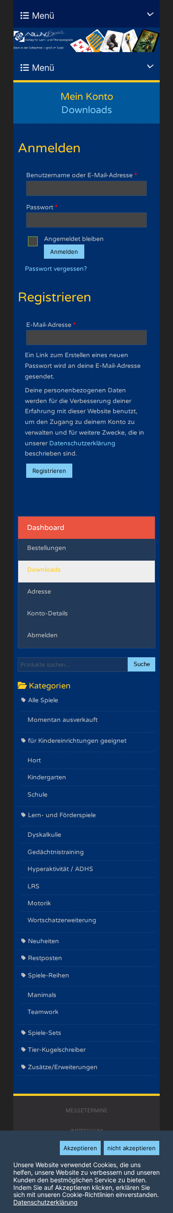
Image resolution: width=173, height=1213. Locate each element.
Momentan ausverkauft (63, 720)
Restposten (45, 958)
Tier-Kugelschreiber (57, 1050)
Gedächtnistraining (56, 852)
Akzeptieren (80, 1148)
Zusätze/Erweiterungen (63, 1067)
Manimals (42, 995)
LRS (33, 886)
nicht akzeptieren (131, 1148)
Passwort (42, 207)
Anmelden (64, 251)
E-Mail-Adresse (51, 325)
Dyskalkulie (44, 835)
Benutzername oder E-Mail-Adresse (81, 175)
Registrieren (49, 470)
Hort (34, 760)
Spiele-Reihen (48, 975)
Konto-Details (47, 613)
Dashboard (45, 527)
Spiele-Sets (44, 1033)
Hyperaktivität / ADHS (60, 869)
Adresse (39, 591)
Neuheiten (43, 941)
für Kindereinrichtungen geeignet (77, 741)
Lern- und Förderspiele (62, 815)
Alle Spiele (43, 700)
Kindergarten (47, 777)
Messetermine (86, 1110)
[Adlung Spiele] (86, 40)
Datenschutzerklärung (82, 443)
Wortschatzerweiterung (62, 920)
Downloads (44, 570)
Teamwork (43, 1012)
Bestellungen (46, 548)
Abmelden (42, 635)
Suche (142, 664)
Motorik (39, 903)
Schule (37, 794)
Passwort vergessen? (56, 269)
